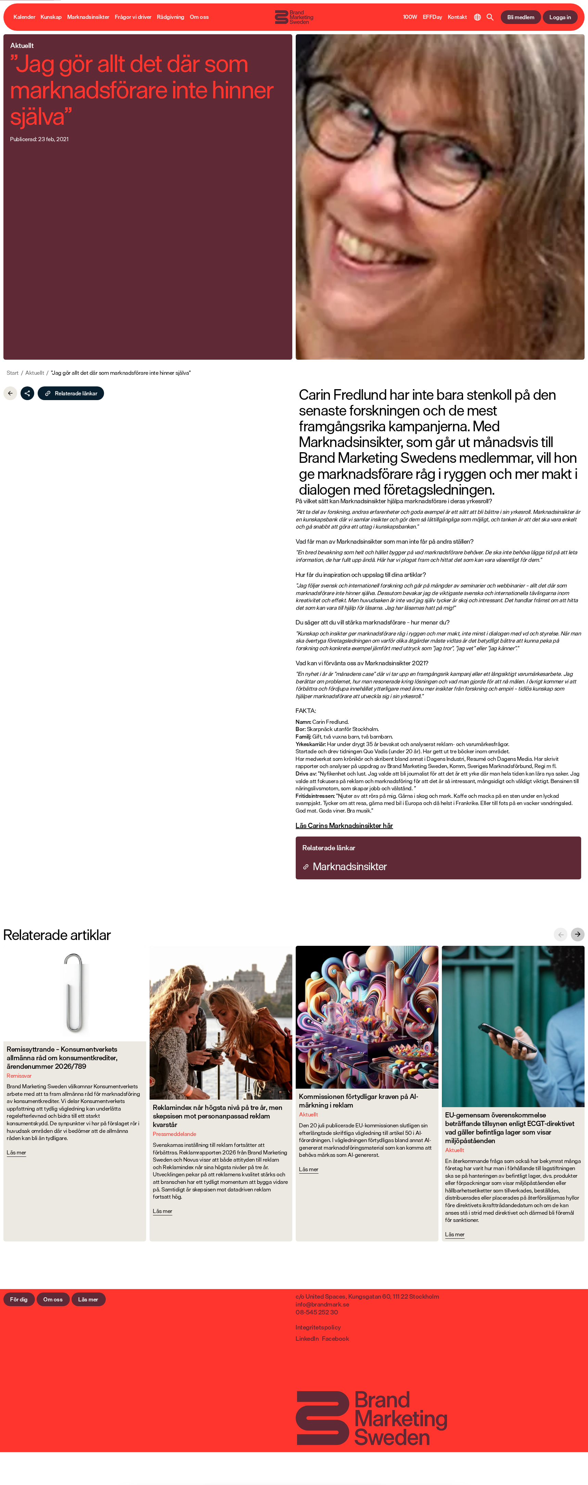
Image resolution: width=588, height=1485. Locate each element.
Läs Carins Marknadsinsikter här (344, 825)
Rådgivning (170, 17)
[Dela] (27, 393)
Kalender (24, 17)
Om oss (199, 17)
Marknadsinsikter (88, 17)
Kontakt (457, 17)
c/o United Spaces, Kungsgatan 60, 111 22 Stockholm (367, 1296)
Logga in (560, 17)
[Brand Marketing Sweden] (294, 17)
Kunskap (51, 17)
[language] (477, 17)
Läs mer (88, 1299)
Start (13, 373)
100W (410, 17)
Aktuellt (34, 373)
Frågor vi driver (133, 17)
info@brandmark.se (322, 1304)
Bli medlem (521, 17)
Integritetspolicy (318, 1327)
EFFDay (433, 17)
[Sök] (490, 17)
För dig (19, 1299)
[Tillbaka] (10, 393)
